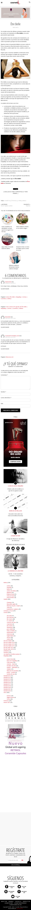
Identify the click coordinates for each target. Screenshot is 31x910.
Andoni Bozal (10, 659)
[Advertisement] (15, 786)
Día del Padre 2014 (8, 647)
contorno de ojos (11, 622)
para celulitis (10, 629)
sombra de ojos (11, 674)
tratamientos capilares (12, 609)
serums (9, 637)
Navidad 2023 (7, 691)
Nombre (3, 392)
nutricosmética (10, 597)
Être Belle (14, 200)
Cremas (6, 612)
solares (8, 639)
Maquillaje (6, 656)
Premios (11, 901)
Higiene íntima (10, 697)
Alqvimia (28, 206)
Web (2, 403)
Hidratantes (10, 627)
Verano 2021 (7, 702)
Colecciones (10, 662)
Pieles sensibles (11, 630)
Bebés (8, 589)
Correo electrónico (6, 397)
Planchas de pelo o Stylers (13, 606)
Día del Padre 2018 (8, 649)
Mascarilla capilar (11, 604)
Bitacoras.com (9, 357)
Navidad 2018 (7, 686)
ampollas (9, 587)
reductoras (9, 634)
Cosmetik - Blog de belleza (21, 907)
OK (22, 860)
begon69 (7, 317)
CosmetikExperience (20, 903)
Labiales (9, 669)
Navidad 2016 (7, 682)
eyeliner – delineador (12, 667)
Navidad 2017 (7, 684)
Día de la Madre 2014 (9, 642)
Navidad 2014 (7, 679)
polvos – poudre (11, 672)
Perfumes (6, 700)
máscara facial (10, 596)
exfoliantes (6, 651)
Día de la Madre (8, 641)
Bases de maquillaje (12, 660)
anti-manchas (10, 617)
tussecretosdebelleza (12, 335)
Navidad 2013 (7, 677)
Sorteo (8, 699)
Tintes (8, 607)
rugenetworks (19, 908)
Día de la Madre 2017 (9, 646)
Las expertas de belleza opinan (11, 654)
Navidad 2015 (7, 681)
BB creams (9, 619)
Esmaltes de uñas (11, 665)
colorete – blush (11, 664)
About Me (4, 901)
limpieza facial (10, 594)
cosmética (7, 200)
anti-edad (9, 615)
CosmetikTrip (9, 903)
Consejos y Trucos (8, 611)
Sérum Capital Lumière (6, 206)
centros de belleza (11, 591)
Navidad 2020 (7, 687)
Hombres (6, 652)
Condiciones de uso (15, 904)
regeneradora (10, 635)
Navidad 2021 (7, 689)
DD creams (10, 625)
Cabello (5, 599)
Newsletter (26, 901)
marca (24, 200)
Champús (9, 602)
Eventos (9, 695)
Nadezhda (8, 282)
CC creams (9, 620)
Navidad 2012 (7, 675)
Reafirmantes (10, 632)
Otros (5, 692)
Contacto (18, 901)
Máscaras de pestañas (12, 670)
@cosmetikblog (15, 865)
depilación (9, 592)
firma (20, 200)
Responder (5, 289)
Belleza (5, 582)
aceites (8, 586)
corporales (9, 624)
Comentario (4, 375)
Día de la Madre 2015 (9, 644)
